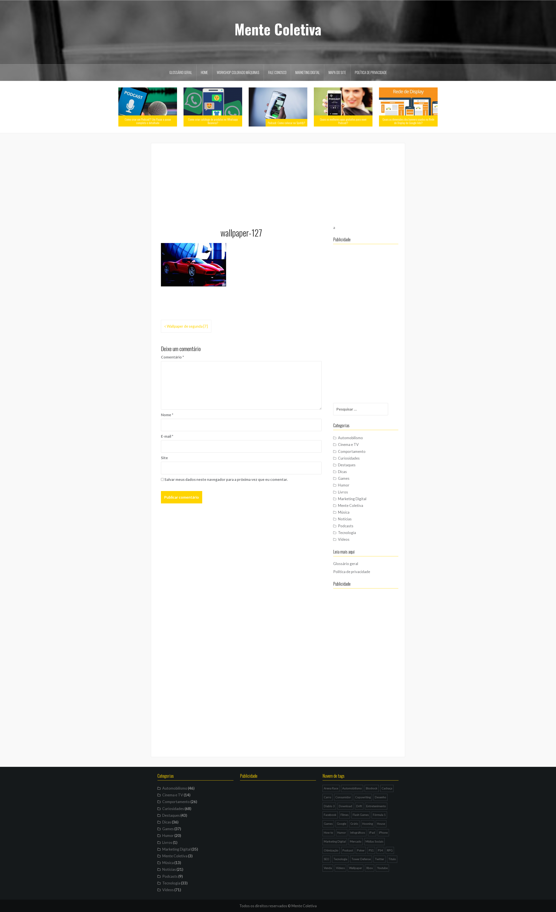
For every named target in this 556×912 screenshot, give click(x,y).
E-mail (167, 436)
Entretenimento (376, 806)
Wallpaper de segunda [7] (187, 326)
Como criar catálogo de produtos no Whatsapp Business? (213, 121)
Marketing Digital (307, 72)
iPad (372, 832)
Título (392, 859)
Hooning (367, 823)
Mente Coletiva (278, 28)
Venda (328, 868)
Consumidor (343, 797)
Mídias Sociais (374, 841)
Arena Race (331, 788)
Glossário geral (180, 72)
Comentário (172, 357)
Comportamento (352, 451)
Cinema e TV (348, 444)
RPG (390, 850)
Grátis (354, 823)
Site (164, 457)
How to (328, 832)
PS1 (371, 850)
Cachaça (387, 788)
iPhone (383, 832)
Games (343, 478)
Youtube (382, 868)
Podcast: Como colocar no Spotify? (286, 122)
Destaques (347, 465)
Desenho (380, 797)
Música (343, 512)
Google (341, 823)
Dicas (342, 471)
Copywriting (363, 797)
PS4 (380, 850)
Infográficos (357, 832)
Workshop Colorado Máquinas (238, 72)
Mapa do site (337, 72)
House (381, 823)
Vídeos (343, 539)
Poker (361, 850)
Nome (167, 414)
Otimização (331, 850)
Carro (327, 797)
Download (345, 806)
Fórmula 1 (379, 815)
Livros (343, 492)
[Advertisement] (278, 183)
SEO (326, 859)
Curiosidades (349, 458)
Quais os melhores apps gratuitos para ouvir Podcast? (343, 121)
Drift (359, 806)
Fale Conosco (277, 72)
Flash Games (361, 815)
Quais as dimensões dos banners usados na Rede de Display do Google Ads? (408, 121)
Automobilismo (350, 437)
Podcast (348, 850)
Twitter (379, 859)
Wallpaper (355, 868)
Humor (343, 485)
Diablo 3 (329, 806)
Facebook (330, 815)
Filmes (345, 815)
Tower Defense (361, 859)
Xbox (369, 868)
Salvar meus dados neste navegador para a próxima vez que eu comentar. (226, 479)
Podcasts (345, 526)
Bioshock (371, 788)
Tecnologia (347, 532)
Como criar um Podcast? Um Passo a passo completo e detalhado (148, 121)
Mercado (355, 841)
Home (204, 72)
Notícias (345, 519)
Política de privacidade (371, 72)
